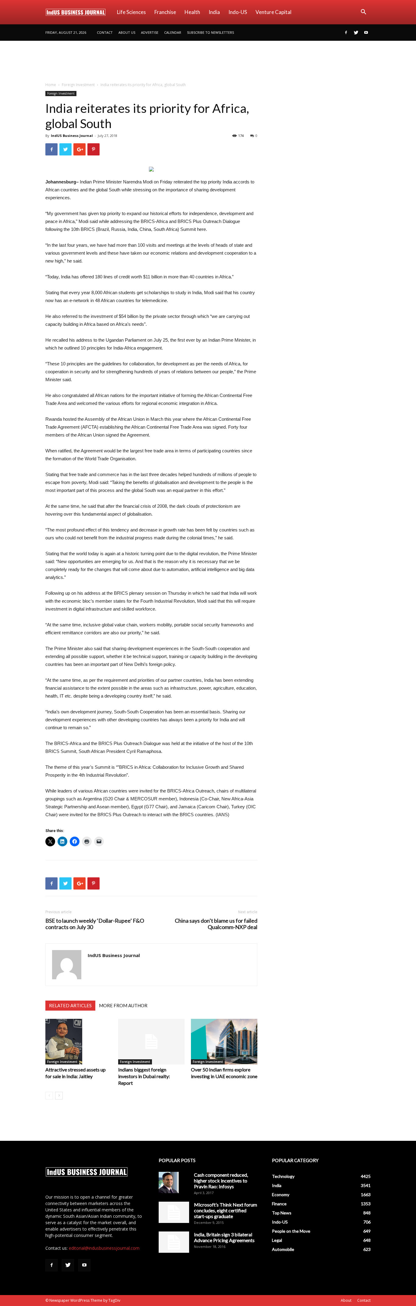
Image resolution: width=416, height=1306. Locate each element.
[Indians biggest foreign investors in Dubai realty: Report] (151, 1041)
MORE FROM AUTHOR (123, 1005)
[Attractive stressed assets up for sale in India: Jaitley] (78, 1041)
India (214, 12)
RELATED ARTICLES (70, 1005)
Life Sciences (131, 12)
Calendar (172, 32)
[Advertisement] (208, 61)
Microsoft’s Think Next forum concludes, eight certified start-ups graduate (225, 1210)
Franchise (165, 12)
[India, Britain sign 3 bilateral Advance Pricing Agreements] (174, 1242)
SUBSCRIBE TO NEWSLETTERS (210, 32)
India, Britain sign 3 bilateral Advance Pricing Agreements (224, 1237)
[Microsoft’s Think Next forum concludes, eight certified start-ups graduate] (174, 1212)
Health (192, 12)
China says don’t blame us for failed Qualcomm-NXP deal (216, 924)
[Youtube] (366, 32)
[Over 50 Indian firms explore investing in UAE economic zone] (224, 1041)
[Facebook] (346, 32)
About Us (126, 32)
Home (50, 84)
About (346, 1300)
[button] (363, 13)
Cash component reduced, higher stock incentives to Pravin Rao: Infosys (221, 1180)
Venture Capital (273, 12)
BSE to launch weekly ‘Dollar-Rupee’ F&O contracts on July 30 (94, 924)
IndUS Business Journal (72, 135)
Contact (105, 32)
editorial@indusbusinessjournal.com (104, 1248)
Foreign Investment (78, 84)
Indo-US (237, 12)
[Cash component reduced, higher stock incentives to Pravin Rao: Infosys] (169, 1182)
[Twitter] (356, 32)
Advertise (149, 32)
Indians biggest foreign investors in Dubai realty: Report (144, 1076)
